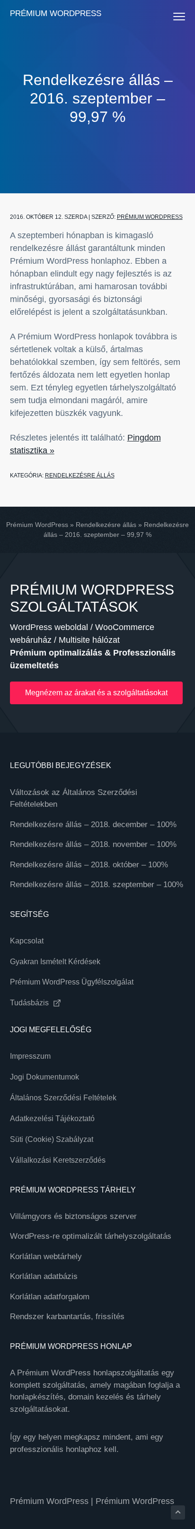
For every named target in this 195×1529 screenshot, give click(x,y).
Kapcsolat (27, 941)
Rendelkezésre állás (80, 475)
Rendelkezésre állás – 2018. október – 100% (89, 864)
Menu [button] (170, 16)
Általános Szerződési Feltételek (63, 1098)
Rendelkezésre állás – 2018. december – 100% (93, 824)
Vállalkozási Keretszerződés (58, 1160)
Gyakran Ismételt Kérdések (55, 962)
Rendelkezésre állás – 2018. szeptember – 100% (96, 884)
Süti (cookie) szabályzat (51, 1139)
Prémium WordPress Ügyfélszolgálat (71, 982)
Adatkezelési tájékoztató (52, 1118)
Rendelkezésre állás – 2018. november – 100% (93, 844)
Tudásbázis (30, 1003)
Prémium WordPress (55, 13)
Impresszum (30, 1056)
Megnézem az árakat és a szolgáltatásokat (96, 693)
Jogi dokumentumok (44, 1077)
